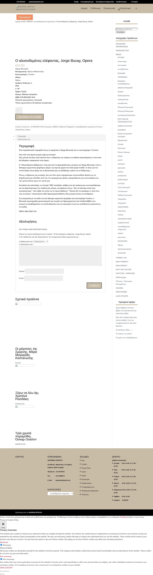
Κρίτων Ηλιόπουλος (36, 71)
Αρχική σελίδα (20, 21)
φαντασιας (122, 237)
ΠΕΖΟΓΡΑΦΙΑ (123, 207)
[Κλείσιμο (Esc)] (1, 571)
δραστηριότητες (124, 95)
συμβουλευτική (123, 223)
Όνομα (22, 271)
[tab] (60, 136)
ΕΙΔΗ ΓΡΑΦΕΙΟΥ (122, 262)
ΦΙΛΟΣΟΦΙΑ (122, 241)
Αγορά (76, 2)
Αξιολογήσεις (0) (24, 139)
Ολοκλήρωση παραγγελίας (105, 2)
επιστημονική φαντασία (126, 115)
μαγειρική (121, 164)
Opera (17, 80)
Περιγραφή (22, 136)
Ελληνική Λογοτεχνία (125, 107)
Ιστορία (120, 144)
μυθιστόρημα (123, 179)
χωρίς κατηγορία (122, 296)
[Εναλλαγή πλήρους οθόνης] (6, 571)
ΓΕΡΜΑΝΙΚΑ (122, 77)
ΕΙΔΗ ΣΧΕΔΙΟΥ (121, 266)
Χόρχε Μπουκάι (21, 69)
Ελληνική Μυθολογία (125, 111)
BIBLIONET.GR (30, 211)
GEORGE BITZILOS (35, 512)
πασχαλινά (122, 203)
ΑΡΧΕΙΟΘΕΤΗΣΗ (122, 50)
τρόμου (120, 233)
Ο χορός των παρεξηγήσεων (126, 338)
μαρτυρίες (121, 168)
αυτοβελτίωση (123, 69)
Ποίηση (120, 215)
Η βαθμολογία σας (26, 241)
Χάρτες (120, 245)
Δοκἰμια (120, 92)
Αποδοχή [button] (123, 517)
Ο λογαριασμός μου (87, 2)
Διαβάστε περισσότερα (135, 517)
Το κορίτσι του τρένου (124, 334)
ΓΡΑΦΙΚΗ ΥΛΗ (121, 258)
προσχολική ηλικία (124, 219)
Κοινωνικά (121, 148)
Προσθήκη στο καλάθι (29, 117)
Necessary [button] (4, 542)
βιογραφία (121, 73)
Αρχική (84, 8)
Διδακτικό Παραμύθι (66, 127)
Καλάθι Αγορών (121, 2)
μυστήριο (121, 183)
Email (21, 278)
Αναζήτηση (120, 32)
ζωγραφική (122, 130)
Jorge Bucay (20, 130)
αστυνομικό (122, 65)
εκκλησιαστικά (123, 99)
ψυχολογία (122, 253)
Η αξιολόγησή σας (26, 244)
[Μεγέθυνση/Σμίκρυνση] (8, 571)
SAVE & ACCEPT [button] (6, 568)
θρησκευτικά (122, 140)
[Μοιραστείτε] (3, 571)
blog (83, 460)
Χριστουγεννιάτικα (124, 249)
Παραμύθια (122, 199)
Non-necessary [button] (5, 556)
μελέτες (120, 172)
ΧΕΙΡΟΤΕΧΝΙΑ (121, 292)
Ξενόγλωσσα (122, 191)
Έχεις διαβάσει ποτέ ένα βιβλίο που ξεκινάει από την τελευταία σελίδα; (126, 310)
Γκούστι (31, 74)
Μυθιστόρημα (121, 277)
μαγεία (120, 160)
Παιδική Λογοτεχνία (125, 195)
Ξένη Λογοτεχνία (124, 187)
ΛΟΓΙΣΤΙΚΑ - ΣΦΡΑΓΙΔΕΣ (125, 273)
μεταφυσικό (122, 176)
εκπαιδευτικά (122, 103)
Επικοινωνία (109, 8)
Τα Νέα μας (95, 8)
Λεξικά (120, 156)
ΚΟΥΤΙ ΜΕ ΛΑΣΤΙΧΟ (123, 269)
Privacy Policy (86, 468)
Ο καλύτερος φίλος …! (124, 330)
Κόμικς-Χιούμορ (124, 152)
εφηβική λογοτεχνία (125, 126)
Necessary (7, 545)
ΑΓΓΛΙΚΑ (121, 57)
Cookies (84, 464)
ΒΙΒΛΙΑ (29, 21)
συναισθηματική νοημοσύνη (44, 21)
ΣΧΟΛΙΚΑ (119, 288)
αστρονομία (122, 61)
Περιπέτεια (122, 211)
